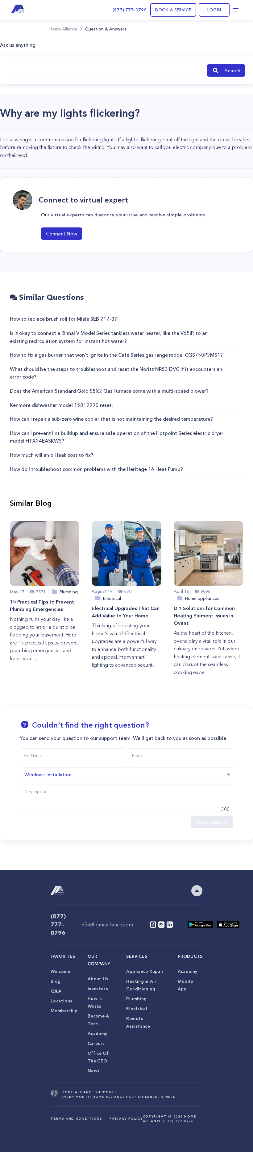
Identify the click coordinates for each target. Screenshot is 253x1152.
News (94, 1071)
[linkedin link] (170, 924)
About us (98, 978)
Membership (64, 1011)
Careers (96, 1043)
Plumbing (136, 998)
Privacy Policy (126, 1119)
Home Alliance (63, 29)
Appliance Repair (145, 971)
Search (232, 70)
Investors (98, 988)
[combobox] (105, 70)
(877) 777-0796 (129, 10)
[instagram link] (161, 924)
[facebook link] (153, 924)
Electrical (136, 1008)
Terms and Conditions (76, 1119)
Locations (61, 1001)
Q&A (56, 991)
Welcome (60, 971)
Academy (97, 1033)
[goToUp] (196, 890)
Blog (56, 981)
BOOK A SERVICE (173, 10)
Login (214, 10)
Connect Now (61, 234)
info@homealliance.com (107, 924)
